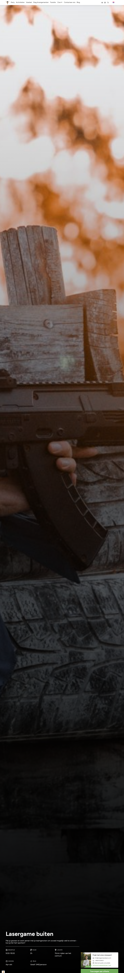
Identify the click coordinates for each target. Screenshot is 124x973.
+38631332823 (99, 960)
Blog (78, 2)
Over (59, 2)
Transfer (53, 2)
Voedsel (29, 2)
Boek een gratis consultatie (102, 963)
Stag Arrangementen (41, 2)
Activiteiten (20, 2)
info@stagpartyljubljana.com (103, 958)
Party (13, 2)
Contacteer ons (69, 2)
